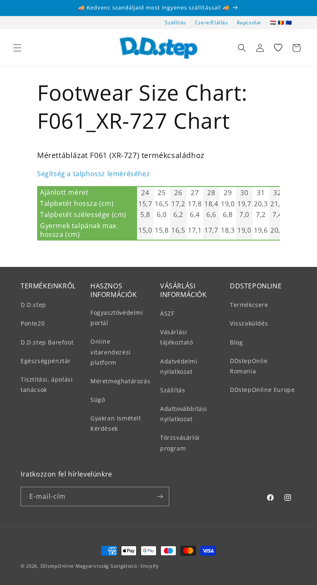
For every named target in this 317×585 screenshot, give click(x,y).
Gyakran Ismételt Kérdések (115, 423)
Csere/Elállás (211, 22)
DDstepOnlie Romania (249, 366)
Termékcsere (249, 305)
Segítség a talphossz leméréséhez (93, 173)
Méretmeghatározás (120, 381)
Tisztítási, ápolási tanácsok (47, 384)
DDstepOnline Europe (262, 390)
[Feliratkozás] (160, 496)
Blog (236, 342)
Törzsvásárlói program (180, 443)
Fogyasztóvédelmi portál (116, 318)
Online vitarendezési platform (110, 351)
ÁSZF (167, 313)
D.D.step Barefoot (47, 342)
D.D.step (33, 305)
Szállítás (175, 22)
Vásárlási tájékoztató (176, 337)
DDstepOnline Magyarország (75, 566)
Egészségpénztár (46, 361)
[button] (17, 48)
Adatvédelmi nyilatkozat (179, 366)
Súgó (97, 399)
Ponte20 (33, 323)
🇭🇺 (273, 22)
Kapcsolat (249, 22)
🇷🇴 (281, 22)
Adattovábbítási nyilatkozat (183, 414)
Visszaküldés (249, 323)
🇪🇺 (289, 22)
